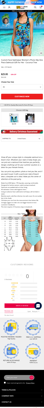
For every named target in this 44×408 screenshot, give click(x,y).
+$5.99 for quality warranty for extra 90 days (18, 105)
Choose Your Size (7, 82)
